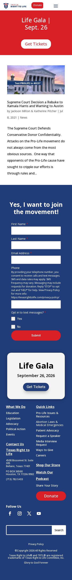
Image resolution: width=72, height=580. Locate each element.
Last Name (19, 239)
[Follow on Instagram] (20, 513)
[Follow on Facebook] (10, 513)
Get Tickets (36, 44)
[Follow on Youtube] (39, 513)
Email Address (21, 253)
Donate (37, 5)
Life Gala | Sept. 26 (36, 23)
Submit (36, 335)
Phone (15, 268)
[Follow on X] (29, 513)
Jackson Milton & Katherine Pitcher (34, 111)
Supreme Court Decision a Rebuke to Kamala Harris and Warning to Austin (35, 104)
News (23, 117)
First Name (19, 224)
